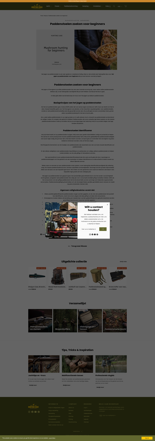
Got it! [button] (147, 438)
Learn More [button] (52, 438)
